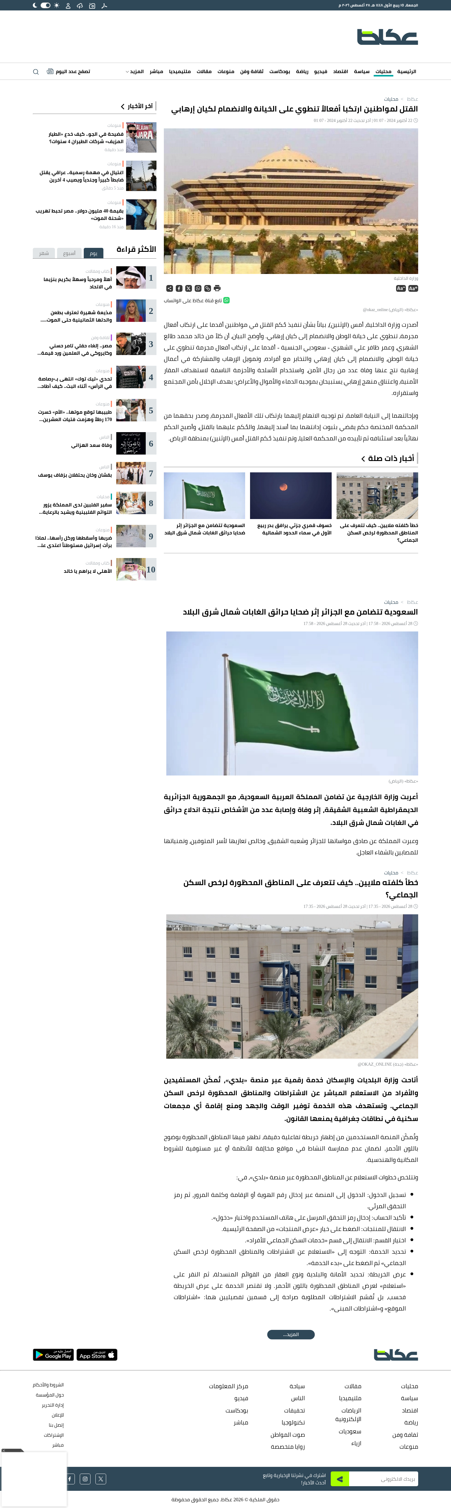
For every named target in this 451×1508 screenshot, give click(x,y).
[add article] (92, 5)
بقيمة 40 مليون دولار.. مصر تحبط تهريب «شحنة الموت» (80, 214)
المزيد (136, 71)
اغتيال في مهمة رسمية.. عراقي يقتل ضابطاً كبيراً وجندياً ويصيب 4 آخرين (82, 176)
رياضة (302, 71)
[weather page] (80, 5)
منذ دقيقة (114, 150)
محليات (383, 71)
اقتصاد (340, 71)
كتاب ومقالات (98, 271)
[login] (68, 5)
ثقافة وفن (252, 71)
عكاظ (408, 99)
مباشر (156, 71)
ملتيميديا (180, 71)
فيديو (320, 71)
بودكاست (279, 71)
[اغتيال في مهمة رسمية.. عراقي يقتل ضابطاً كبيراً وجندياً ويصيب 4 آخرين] (141, 176)
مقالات (204, 71)
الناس (104, 437)
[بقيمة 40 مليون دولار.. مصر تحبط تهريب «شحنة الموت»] (141, 214)
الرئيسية (406, 71)
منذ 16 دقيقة (111, 227)
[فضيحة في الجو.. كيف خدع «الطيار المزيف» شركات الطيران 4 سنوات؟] (141, 137)
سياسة (362, 71)
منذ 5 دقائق (113, 188)
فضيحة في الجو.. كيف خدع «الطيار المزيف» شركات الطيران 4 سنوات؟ (86, 137)
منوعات (226, 71)
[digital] (104, 5)
